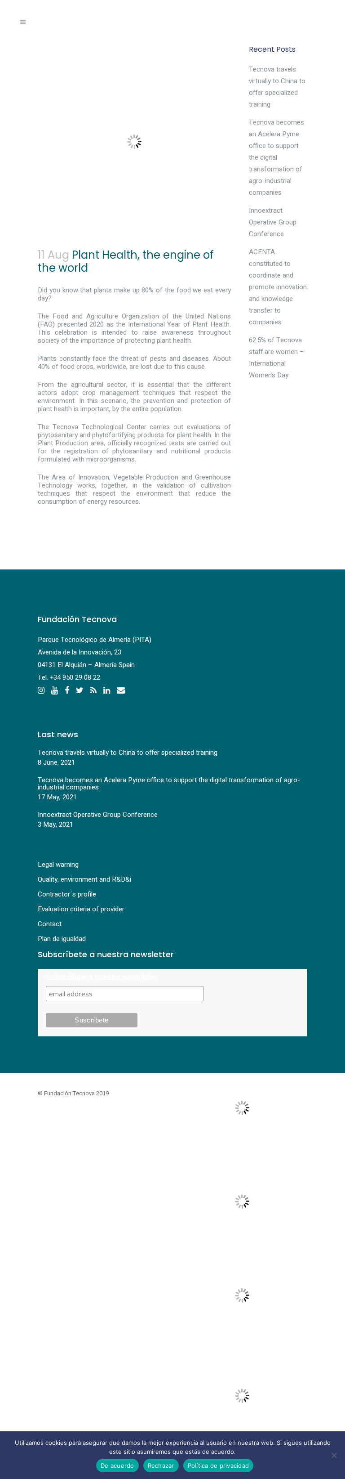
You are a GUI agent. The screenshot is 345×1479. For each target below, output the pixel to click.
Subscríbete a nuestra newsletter (102, 977)
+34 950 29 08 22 (75, 677)
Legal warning (58, 864)
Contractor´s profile (67, 894)
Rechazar (161, 1465)
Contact (50, 924)
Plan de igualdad (62, 938)
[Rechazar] (333, 1455)
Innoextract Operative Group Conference (272, 222)
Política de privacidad (218, 1465)
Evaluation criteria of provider (81, 909)
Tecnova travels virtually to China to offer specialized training (127, 752)
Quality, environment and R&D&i (84, 879)
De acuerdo (117, 1465)
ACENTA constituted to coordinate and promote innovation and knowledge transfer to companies (278, 287)
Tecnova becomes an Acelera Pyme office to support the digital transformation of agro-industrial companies (276, 157)
